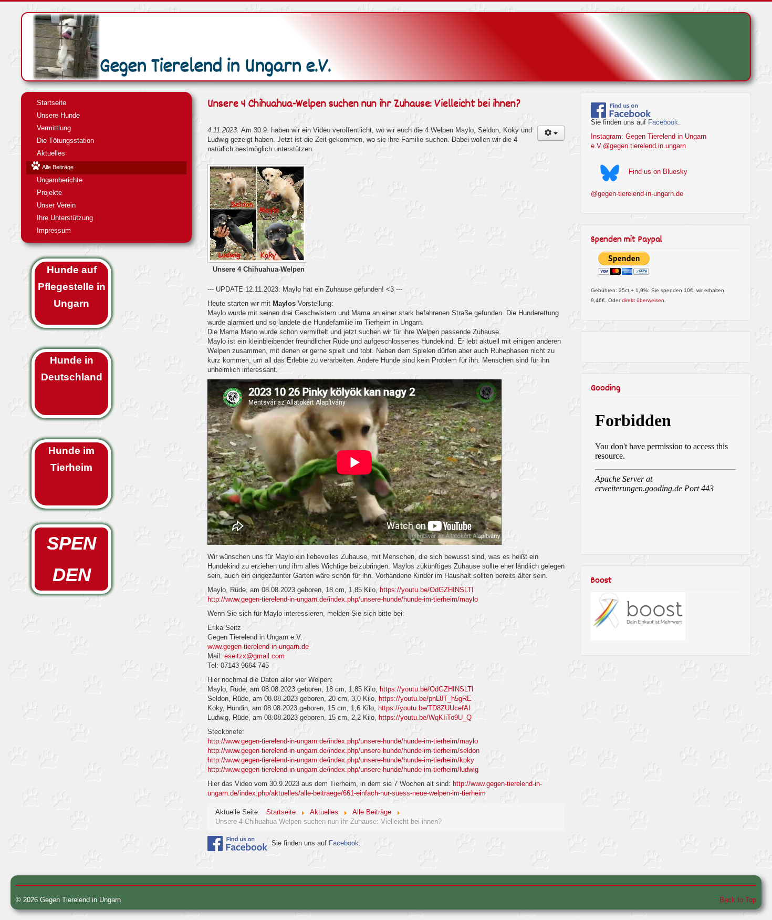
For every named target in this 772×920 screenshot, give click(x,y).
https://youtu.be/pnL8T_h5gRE (425, 698)
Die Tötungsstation (65, 140)
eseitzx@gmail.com (254, 656)
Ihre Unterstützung (65, 218)
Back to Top (737, 900)
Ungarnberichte (59, 180)
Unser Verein (56, 205)
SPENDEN (71, 559)
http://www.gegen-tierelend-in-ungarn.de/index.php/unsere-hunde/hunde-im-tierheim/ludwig (342, 769)
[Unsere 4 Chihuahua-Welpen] (257, 214)
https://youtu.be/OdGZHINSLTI (427, 590)
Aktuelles (51, 153)
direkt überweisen (643, 300)
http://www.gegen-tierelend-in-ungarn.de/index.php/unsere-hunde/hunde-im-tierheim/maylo (342, 599)
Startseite (51, 103)
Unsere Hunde (58, 115)
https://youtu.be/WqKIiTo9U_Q (425, 717)
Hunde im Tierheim (71, 459)
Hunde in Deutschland (71, 369)
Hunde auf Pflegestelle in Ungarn (72, 286)
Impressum (54, 230)
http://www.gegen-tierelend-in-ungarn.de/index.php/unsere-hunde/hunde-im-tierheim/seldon (343, 750)
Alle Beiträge (58, 167)
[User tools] (551, 133)
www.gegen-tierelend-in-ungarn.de (258, 646)
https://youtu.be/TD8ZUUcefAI (424, 708)
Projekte (49, 193)
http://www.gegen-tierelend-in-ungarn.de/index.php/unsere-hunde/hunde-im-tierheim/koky (340, 760)
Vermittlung (54, 128)
